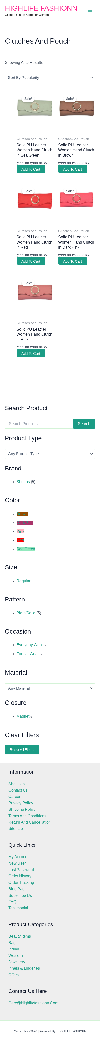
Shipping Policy (22, 809)
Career (14, 796)
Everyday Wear (30, 645)
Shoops (23, 482)
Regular (23, 581)
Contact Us (18, 790)
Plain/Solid (26, 613)
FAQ (12, 902)
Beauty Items (19, 936)
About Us (16, 784)
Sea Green (26, 549)
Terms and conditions (27, 816)
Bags (12, 943)
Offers (13, 975)
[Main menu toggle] (89, 10)
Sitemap (15, 829)
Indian (13, 949)
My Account (18, 857)
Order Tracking (21, 882)
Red (20, 540)
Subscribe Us (20, 895)
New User (17, 863)
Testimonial (18, 908)
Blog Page (17, 889)
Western (15, 955)
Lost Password (21, 870)
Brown (22, 514)
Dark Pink (25, 523)
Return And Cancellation (29, 822)
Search (84, 424)
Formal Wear (28, 654)
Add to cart (30, 169)
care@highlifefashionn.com (33, 1003)
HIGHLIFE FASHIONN (41, 8)
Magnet (23, 716)
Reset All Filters (22, 750)
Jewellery (16, 962)
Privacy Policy (20, 803)
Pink (20, 531)
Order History (19, 876)
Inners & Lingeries (24, 968)
